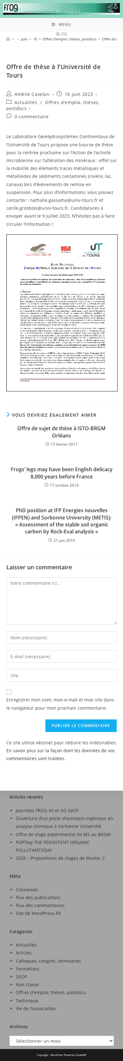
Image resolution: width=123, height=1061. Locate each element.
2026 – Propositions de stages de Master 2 (60, 858)
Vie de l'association (36, 1008)
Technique (27, 1001)
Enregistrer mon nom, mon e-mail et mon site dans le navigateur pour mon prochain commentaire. (60, 704)
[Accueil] (8, 39)
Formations (27, 969)
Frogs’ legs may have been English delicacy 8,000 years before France (62, 473)
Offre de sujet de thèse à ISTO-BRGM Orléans (61, 432)
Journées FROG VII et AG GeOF (47, 810)
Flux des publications (38, 897)
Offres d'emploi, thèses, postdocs (51, 992)
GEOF (21, 977)
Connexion (27, 890)
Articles (24, 953)
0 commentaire (32, 117)
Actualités (26, 102)
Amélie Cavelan (32, 94)
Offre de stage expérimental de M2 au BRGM (63, 834)
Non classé (27, 985)
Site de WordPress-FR (38, 913)
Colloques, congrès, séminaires (48, 961)
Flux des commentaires (40, 905)
